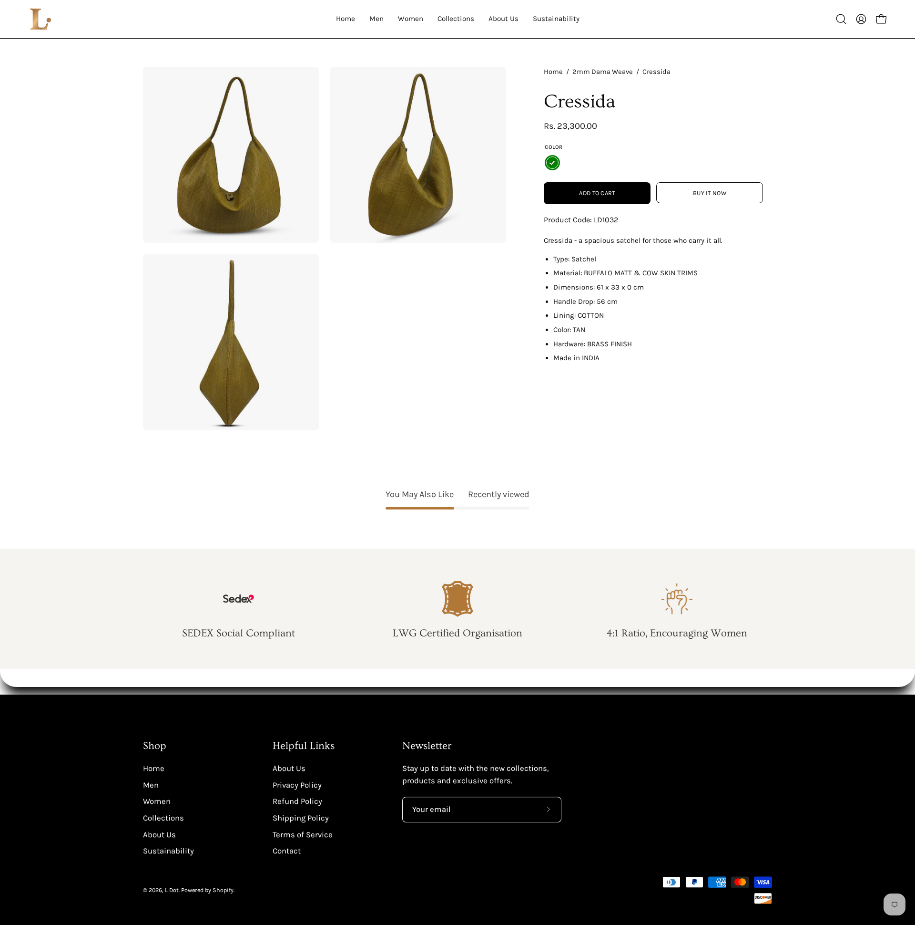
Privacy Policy (297, 784)
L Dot (172, 890)
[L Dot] (40, 19)
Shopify (223, 890)
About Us (159, 834)
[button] (841, 19)
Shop (154, 746)
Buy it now (709, 193)
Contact (287, 850)
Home (553, 72)
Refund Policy (297, 801)
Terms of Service (303, 834)
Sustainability (168, 850)
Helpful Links (304, 746)
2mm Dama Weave (602, 72)
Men (151, 784)
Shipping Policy (301, 817)
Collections (163, 817)
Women (157, 801)
